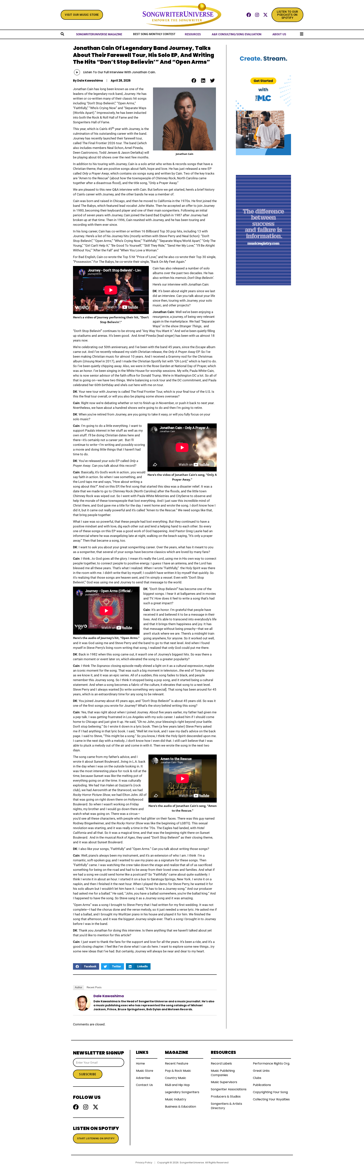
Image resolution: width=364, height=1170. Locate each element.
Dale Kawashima (108, 996)
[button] (194, 80)
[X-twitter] (265, 15)
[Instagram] (257, 15)
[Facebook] (248, 15)
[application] (80, 72)
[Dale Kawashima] (82, 1003)
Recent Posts (94, 987)
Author (78, 987)
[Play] (77, 72)
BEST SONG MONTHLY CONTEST (154, 34)
